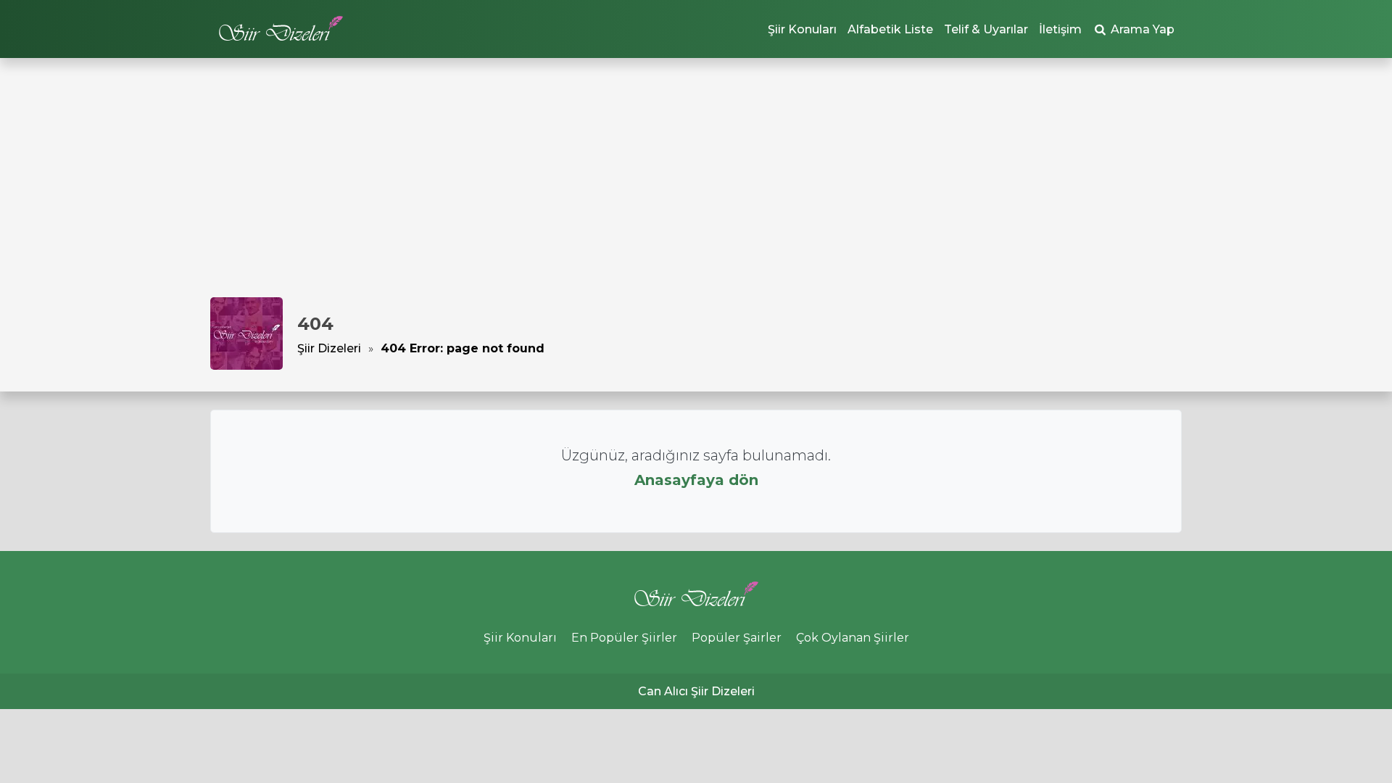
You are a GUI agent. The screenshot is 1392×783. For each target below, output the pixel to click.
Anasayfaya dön (696, 480)
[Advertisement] (696, 188)
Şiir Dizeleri (329, 348)
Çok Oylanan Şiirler (852, 638)
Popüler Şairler (737, 638)
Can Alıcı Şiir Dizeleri (696, 691)
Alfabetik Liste (890, 29)
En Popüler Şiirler (624, 638)
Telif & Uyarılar (986, 29)
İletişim (1060, 29)
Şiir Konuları (802, 29)
